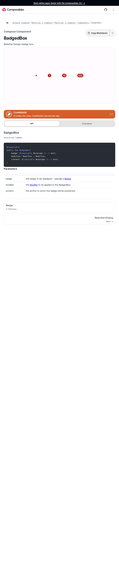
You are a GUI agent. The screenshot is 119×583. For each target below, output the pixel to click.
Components (83, 23)
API (32, 123)
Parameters (10, 168)
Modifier (34, 185)
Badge (68, 178)
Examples (87, 123)
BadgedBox (11, 132)
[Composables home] (13, 9)
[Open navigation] (7, 22)
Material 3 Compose (41, 23)
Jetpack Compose (20, 23)
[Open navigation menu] (113, 9)
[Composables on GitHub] (105, 9)
